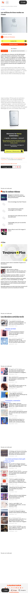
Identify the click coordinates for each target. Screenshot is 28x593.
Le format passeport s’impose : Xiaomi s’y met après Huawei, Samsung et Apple (16, 333)
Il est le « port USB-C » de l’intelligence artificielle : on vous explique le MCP (17, 505)
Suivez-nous (4, 50)
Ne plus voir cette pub (6, 188)
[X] (10, 588)
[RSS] (18, 588)
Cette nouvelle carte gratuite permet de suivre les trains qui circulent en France (18, 413)
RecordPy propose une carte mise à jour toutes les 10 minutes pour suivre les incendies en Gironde (14, 287)
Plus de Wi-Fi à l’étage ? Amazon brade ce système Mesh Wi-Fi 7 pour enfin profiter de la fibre (18, 465)
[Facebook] (14, 588)
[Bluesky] (20, 588)
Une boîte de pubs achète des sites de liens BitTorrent (17, 216)
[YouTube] (5, 588)
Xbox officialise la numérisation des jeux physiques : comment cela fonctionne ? (18, 379)
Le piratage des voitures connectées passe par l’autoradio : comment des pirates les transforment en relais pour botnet (18, 453)
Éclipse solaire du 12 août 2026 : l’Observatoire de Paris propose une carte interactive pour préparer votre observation (13, 283)
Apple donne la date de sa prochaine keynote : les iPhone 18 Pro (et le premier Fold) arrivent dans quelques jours (17, 341)
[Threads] (22, 588)
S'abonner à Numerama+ (13, 151)
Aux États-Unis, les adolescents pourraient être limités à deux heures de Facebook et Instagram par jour (17, 371)
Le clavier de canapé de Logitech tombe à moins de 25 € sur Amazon (18, 512)
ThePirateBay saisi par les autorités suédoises (17, 223)
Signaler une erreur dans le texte (9, 163)
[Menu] (7, 2)
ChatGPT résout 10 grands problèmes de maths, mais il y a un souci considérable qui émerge (13, 279)
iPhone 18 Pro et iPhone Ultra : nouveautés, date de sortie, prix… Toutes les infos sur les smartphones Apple (16, 271)
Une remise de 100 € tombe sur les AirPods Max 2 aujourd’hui (17, 386)
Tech (3, 9)
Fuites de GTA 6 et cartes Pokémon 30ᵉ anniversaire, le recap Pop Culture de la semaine (17, 497)
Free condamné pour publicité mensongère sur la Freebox (15, 209)
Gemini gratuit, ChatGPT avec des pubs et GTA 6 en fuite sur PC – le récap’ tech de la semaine (17, 528)
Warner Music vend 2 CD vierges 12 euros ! (16, 230)
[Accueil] (3, 2)
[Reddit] (16, 588)
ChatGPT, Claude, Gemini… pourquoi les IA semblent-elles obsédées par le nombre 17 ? (18, 473)
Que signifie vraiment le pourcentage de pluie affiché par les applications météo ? (18, 394)
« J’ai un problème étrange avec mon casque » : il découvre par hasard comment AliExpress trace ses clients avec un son (17, 481)
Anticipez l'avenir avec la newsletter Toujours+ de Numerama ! (13, 263)
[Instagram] (12, 588)
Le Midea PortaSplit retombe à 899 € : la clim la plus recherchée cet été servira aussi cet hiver (13, 275)
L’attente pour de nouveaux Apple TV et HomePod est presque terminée (17, 489)
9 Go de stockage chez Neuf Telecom (17, 201)
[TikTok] (7, 588)
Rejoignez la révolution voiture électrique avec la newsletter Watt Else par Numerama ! (16, 196)
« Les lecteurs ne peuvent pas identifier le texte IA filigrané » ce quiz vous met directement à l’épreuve (17, 323)
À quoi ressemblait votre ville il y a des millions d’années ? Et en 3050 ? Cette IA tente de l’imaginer (17, 520)
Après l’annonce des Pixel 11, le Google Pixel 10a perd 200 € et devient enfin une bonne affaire (17, 421)
